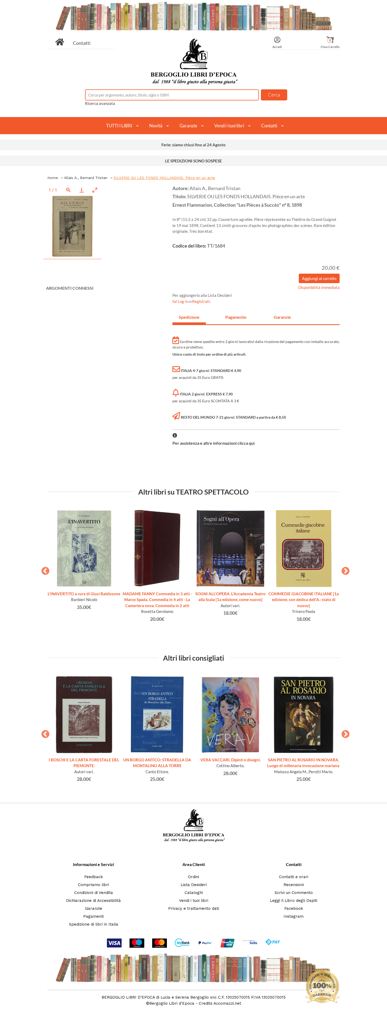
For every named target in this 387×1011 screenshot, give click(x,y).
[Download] (81, 190)
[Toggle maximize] (94, 190)
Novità (155, 125)
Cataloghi (194, 892)
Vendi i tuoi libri (229, 125)
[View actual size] (68, 190)
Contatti (82, 43)
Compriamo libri (93, 884)
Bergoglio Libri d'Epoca (171, 1003)
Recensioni (294, 884)
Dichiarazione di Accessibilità (93, 900)
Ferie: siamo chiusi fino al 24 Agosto (193, 144)
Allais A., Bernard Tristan (85, 178)
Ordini (193, 876)
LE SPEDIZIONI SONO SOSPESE (193, 160)
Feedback (93, 876)
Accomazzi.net (227, 1003)
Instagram (294, 916)
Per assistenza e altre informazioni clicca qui (213, 443)
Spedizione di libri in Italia (93, 924)
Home (52, 178)
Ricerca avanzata (100, 103)
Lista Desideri (194, 884)
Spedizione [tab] (189, 317)
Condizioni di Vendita (93, 892)
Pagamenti (93, 916)
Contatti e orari (293, 876)
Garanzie (188, 125)
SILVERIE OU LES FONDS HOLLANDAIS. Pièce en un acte (164, 178)
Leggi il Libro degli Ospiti (293, 900)
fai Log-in (180, 301)
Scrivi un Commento (294, 892)
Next (343, 569)
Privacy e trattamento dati (193, 908)
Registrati (201, 301)
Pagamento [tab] (235, 317)
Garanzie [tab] (282, 317)
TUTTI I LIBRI (119, 125)
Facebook (293, 908)
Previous (43, 569)
